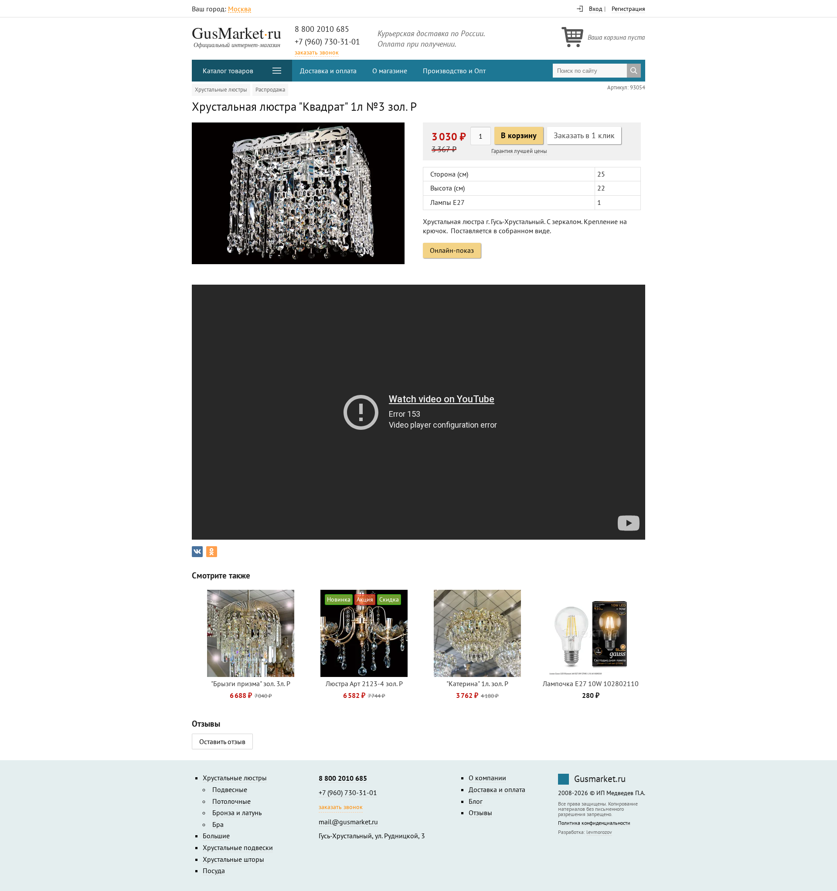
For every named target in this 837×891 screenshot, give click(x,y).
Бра (218, 824)
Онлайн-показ (452, 250)
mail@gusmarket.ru (348, 821)
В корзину (519, 135)
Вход (595, 9)
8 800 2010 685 (322, 29)
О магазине (389, 70)
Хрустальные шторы (233, 859)
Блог (476, 801)
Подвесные (229, 789)
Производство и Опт (454, 70)
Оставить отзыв (222, 741)
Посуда (214, 870)
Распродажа (270, 89)
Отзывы (480, 812)
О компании (487, 777)
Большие (216, 835)
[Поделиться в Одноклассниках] (211, 551)
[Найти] (634, 71)
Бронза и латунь (237, 812)
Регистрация (628, 9)
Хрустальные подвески (238, 847)
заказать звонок (317, 52)
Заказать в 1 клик (584, 135)
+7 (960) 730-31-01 (327, 42)
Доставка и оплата (328, 70)
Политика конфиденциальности (594, 823)
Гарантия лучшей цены (519, 151)
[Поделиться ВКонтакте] (197, 551)
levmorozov (599, 832)
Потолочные (231, 801)
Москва (239, 9)
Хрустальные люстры (221, 89)
